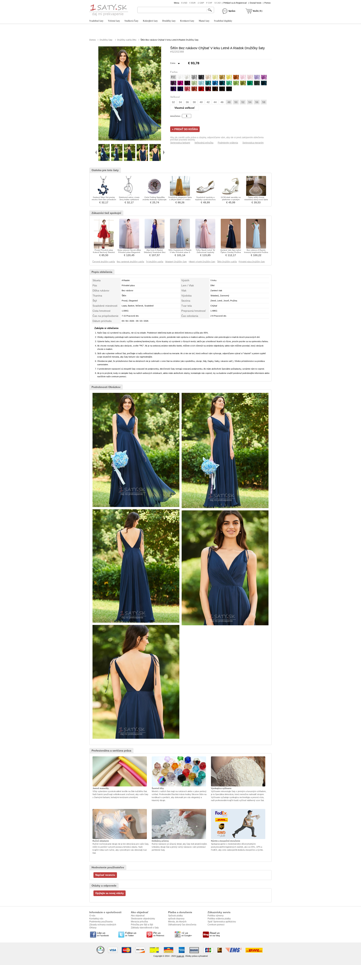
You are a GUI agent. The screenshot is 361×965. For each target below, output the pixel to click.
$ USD (184, 3)
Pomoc (267, 3)
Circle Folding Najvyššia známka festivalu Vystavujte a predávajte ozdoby (155, 199)
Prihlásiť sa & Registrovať (235, 3)
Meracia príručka (139, 921)
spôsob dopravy (176, 918)
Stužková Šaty (131, 21)
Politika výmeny (216, 915)
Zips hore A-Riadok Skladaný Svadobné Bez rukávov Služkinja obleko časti (154, 253)
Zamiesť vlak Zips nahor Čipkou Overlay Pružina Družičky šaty (230, 252)
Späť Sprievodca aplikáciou (222, 921)
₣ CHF (209, 3)
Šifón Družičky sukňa (227, 261)
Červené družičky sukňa (103, 261)
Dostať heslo (255, 3)
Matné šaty (204, 21)
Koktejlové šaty (150, 21)
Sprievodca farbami (180, 142)
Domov (92, 40)
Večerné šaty (114, 21)
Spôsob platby (175, 915)
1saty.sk (180, 956)
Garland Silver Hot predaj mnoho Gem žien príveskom (104, 198)
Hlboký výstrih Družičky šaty (202, 261)
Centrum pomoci (216, 924)
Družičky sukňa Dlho (126, 40)
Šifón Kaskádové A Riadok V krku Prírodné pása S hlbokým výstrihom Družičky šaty (180, 253)
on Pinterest (158, 934)
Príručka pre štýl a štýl (142, 924)
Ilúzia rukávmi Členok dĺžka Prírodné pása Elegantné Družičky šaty (129, 252)
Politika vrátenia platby (219, 918)
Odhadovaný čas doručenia (182, 924)
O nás (92, 915)
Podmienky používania (101, 921)
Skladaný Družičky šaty (176, 261)
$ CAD (218, 3)
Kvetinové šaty (187, 21)
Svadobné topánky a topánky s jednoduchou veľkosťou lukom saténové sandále (205, 200)
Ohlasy (92, 927)
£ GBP (201, 3)
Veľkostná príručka (203, 142)
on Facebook (103, 934)
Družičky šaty (169, 21)
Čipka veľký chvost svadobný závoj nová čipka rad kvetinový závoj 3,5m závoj (256, 200)
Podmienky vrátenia (228, 142)
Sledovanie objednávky (143, 918)
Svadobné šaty (96, 21)
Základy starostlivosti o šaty (145, 927)
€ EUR (193, 3)
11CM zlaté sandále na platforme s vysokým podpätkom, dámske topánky (231, 200)
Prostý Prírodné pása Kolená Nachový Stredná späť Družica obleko (104, 252)
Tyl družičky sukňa (154, 261)
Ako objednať (138, 915)
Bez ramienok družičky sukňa (130, 261)
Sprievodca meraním (253, 142)
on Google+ (186, 934)
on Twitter (130, 934)
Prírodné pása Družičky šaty (252, 261)
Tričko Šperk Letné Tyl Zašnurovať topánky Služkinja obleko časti (205, 252)
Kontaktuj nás (96, 918)
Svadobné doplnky (223, 21)
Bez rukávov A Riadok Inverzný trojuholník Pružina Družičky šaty (256, 252)
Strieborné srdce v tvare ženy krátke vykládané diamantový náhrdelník (129, 199)
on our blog (215, 934)
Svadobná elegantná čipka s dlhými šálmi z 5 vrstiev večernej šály (180, 199)
